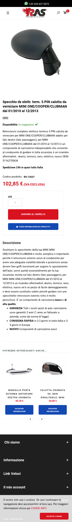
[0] (65, 13)
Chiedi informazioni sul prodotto (34, 227)
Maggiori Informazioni (19, 410)
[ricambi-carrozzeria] (31, 13)
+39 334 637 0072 (38, 4)
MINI (5, 117)
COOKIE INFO (38, 508)
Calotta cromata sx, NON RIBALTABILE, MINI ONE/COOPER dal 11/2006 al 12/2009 (52, 397)
